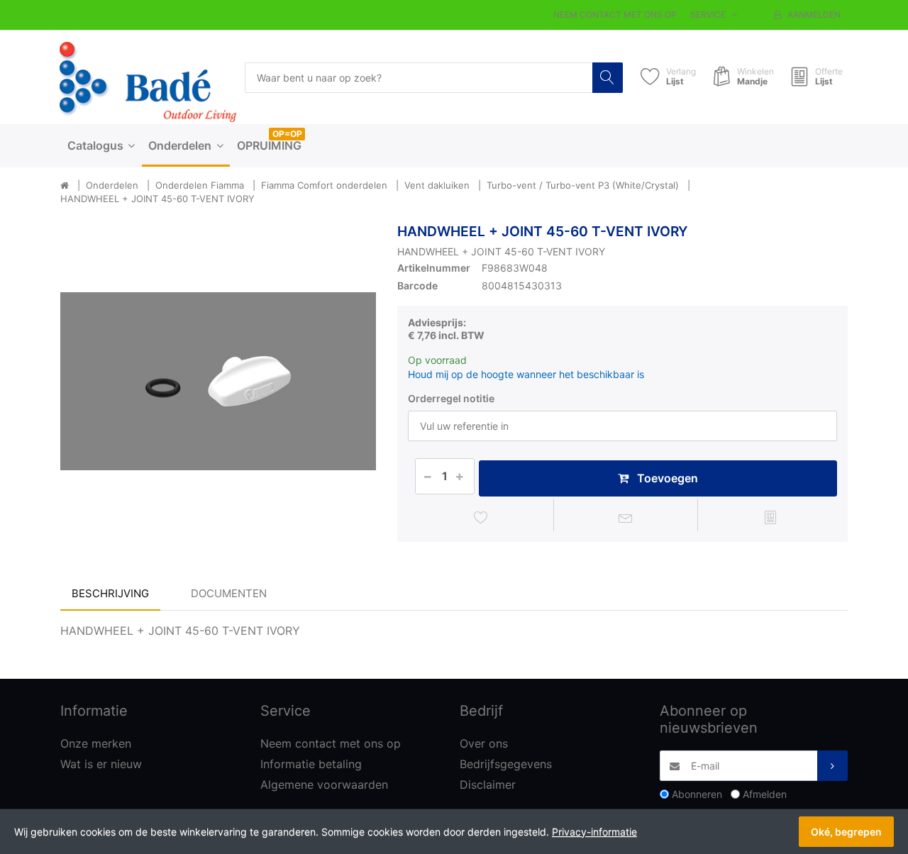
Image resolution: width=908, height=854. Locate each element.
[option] (218, 381)
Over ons (484, 743)
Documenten (229, 593)
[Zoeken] (607, 77)
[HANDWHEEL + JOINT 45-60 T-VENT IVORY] (218, 381)
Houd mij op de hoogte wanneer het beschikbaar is (526, 374)
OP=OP (287, 133)
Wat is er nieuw (101, 764)
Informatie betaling (311, 764)
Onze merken (95, 743)
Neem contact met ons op (615, 14)
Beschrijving (110, 593)
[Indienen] (832, 765)
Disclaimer (488, 784)
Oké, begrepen (846, 832)
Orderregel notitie (451, 398)
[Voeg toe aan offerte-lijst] (770, 517)
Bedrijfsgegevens (506, 764)
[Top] (64, 186)
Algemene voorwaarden (324, 784)
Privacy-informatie (594, 832)
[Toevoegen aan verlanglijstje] (481, 517)
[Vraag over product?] (626, 517)
